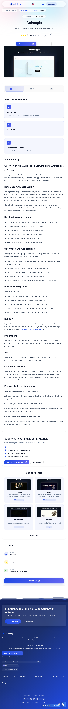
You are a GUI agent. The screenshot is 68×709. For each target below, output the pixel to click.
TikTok (47, 329)
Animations (34, 10)
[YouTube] (37, 699)
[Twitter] (27, 699)
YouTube (38, 329)
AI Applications (25, 10)
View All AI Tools (34, 535)
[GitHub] (24, 699)
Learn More (45, 44)
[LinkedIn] (34, 699)
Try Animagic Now (25, 44)
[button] (9, 676)
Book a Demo (29, 621)
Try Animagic (33, 581)
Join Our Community (11, 653)
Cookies (44, 702)
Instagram (25, 329)
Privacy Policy (25, 702)
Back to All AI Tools (11, 10)
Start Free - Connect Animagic (15, 462)
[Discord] (30, 699)
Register (51, 4)
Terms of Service (35, 702)
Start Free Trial (13, 621)
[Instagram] (40, 699)
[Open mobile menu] (57, 4)
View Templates (37, 462)
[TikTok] (43, 699)
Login (42, 4)
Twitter (31, 329)
